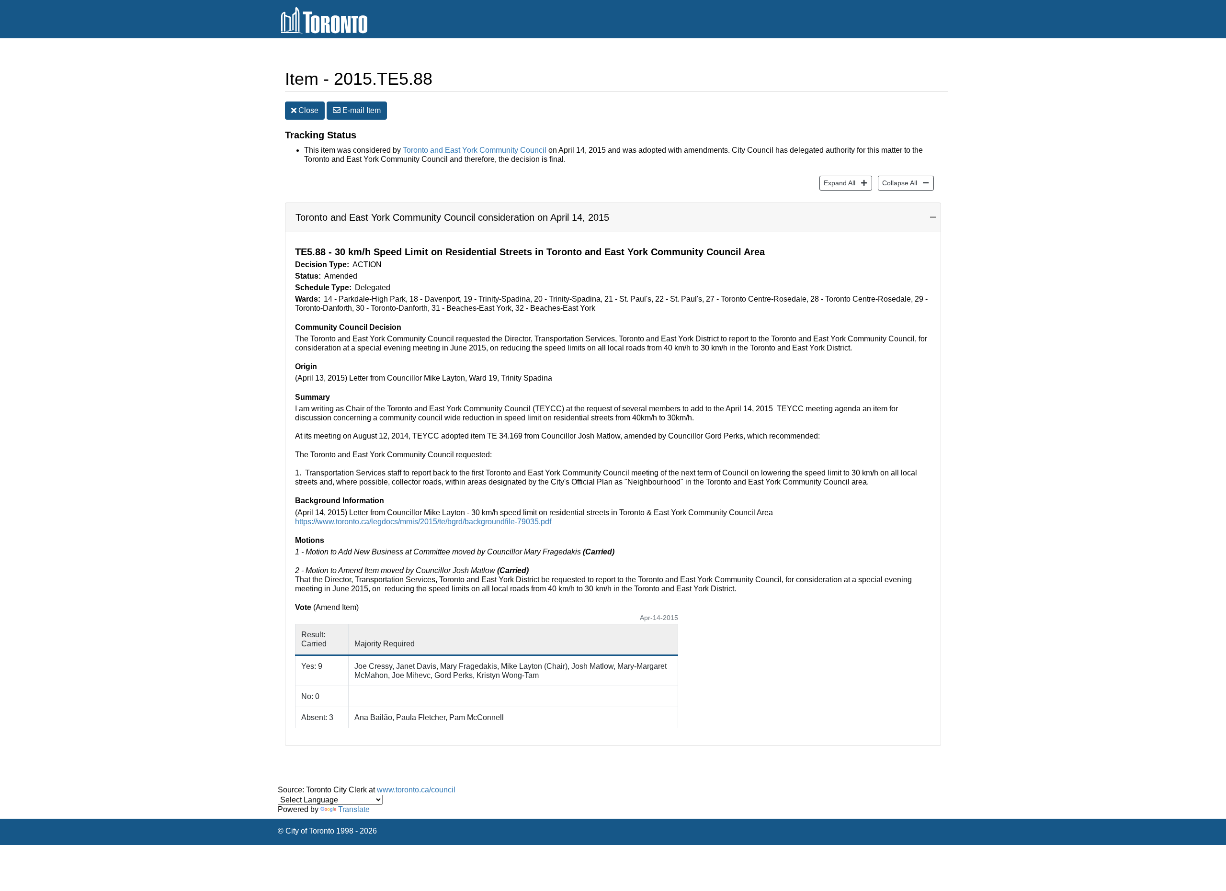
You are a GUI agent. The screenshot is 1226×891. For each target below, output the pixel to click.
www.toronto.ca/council (416, 790)
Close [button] (307, 110)
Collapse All (897, 183)
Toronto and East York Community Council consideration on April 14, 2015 (452, 217)
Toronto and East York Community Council (474, 150)
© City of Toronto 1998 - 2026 (327, 831)
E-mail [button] (361, 110)
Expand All (837, 183)
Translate (354, 809)
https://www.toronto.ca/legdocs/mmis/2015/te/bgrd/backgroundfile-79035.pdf (423, 522)
